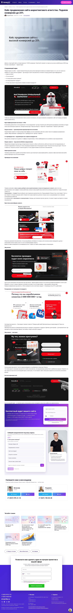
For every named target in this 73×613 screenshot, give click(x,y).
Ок (42, 465)
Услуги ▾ (14, 2)
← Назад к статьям (11, 551)
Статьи (25, 2)
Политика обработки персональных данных (36, 606)
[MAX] (9, 602)
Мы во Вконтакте (24, 551)
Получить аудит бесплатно (55, 419)
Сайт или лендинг (13, 451)
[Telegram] (6, 602)
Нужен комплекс (12, 458)
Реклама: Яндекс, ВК (13, 444)
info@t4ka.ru (5, 599)
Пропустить (16, 468)
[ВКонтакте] (2, 602)
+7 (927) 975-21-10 (14, 498)
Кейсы (20, 2)
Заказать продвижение (36, 585)
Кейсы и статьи (12, 6)
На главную (35, 551)
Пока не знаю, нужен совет (15, 461)
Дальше (10, 468)
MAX (29, 494)
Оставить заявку (66, 2)
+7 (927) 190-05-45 (45, 498)
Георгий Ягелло (10, 15)
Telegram (15, 494)
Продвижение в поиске (14, 447)
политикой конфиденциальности (39, 582)
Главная (6, 6)
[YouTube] (4, 602)
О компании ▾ (32, 2)
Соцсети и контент (13, 454)
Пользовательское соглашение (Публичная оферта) (38, 608)
